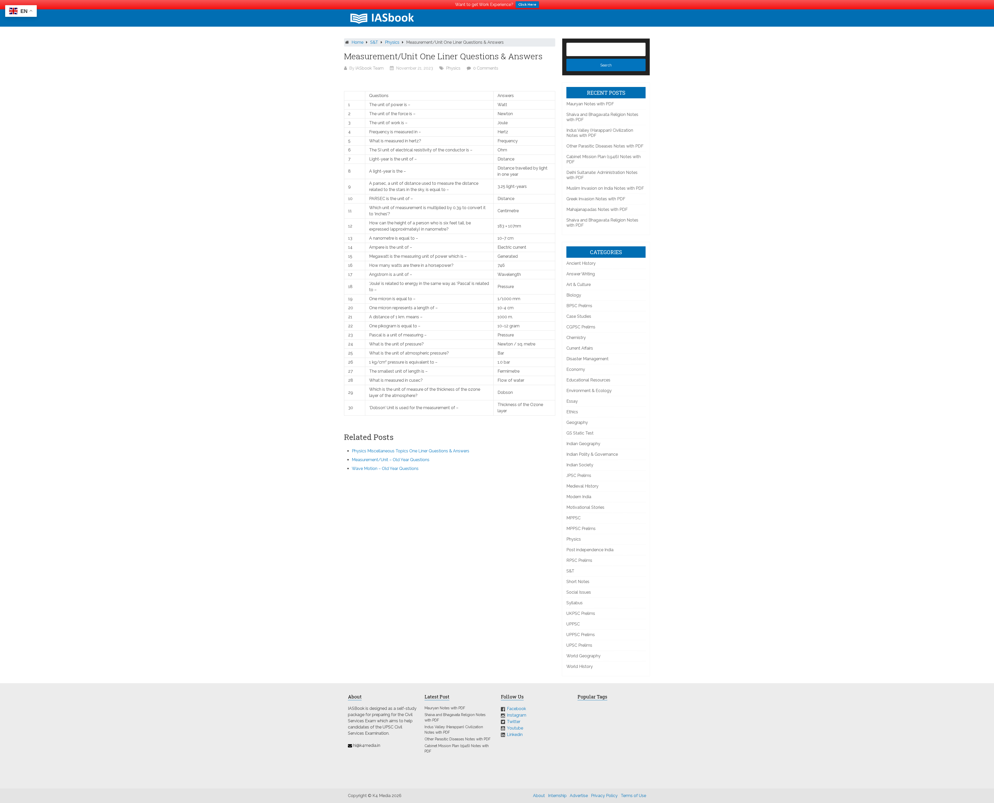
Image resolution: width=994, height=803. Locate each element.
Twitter (513, 721)
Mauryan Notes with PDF (590, 103)
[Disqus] (449, 545)
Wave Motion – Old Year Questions (385, 468)
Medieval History (582, 486)
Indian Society (579, 464)
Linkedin (515, 734)
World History (579, 666)
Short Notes (577, 581)
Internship (557, 795)
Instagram (516, 715)
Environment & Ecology (589, 390)
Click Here (527, 4)
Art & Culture (578, 284)
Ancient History (581, 263)
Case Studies (578, 316)
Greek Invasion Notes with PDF (595, 198)
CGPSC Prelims (580, 327)
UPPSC (573, 624)
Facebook (516, 708)
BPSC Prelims (579, 305)
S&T (374, 42)
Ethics (572, 411)
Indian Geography (583, 443)
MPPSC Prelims (581, 528)
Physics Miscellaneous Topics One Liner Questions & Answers (410, 450)
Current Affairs (579, 348)
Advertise (579, 795)
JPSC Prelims (578, 475)
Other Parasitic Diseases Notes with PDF (605, 146)
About (539, 795)
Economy (575, 369)
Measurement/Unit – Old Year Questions (390, 459)
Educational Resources (588, 380)
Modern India (578, 496)
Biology (573, 295)
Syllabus (574, 602)
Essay (572, 401)
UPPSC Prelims (580, 634)
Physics (392, 42)
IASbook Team (369, 68)
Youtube (515, 728)
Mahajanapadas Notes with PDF (597, 209)
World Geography (583, 655)
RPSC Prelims (579, 560)
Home (357, 42)
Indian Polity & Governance (592, 454)
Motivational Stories (585, 507)
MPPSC (573, 517)
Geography (577, 422)
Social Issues (578, 592)
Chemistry (576, 337)
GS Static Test (580, 433)
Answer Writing (580, 273)
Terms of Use (633, 795)
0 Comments (485, 68)
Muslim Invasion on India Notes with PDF (605, 188)
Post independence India (589, 549)
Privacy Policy (604, 795)
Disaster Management (587, 358)
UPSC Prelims (579, 645)
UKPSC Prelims (580, 613)
